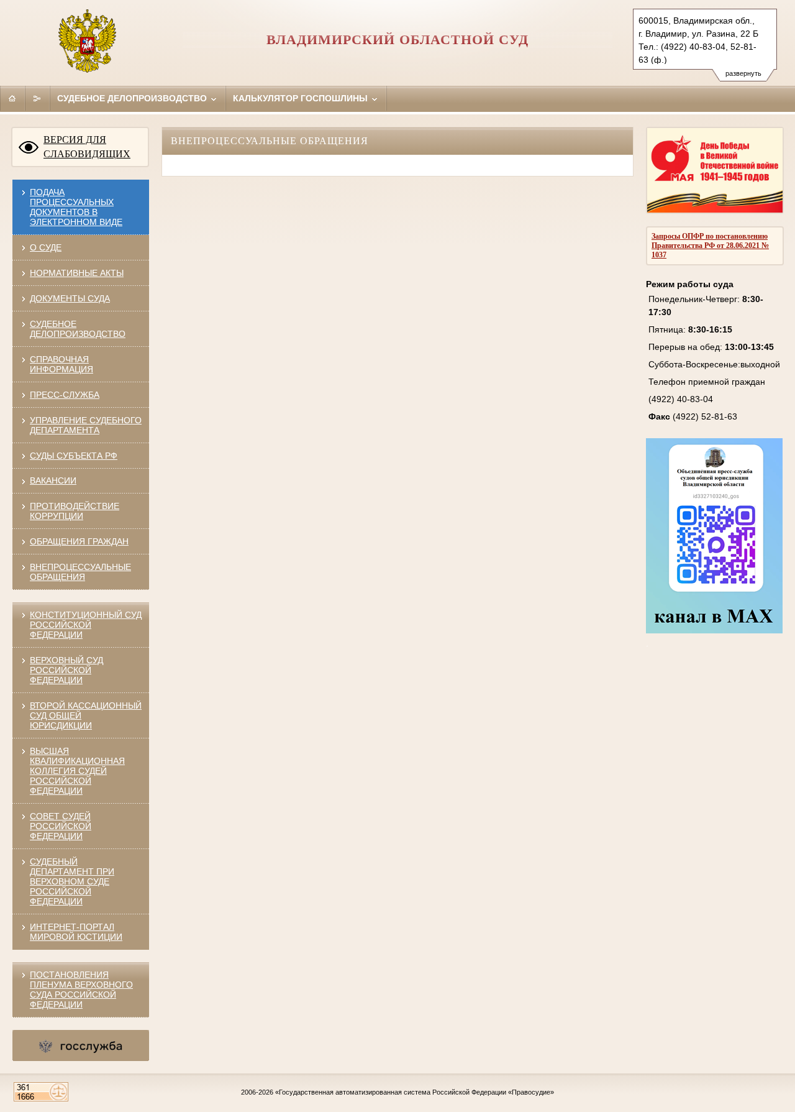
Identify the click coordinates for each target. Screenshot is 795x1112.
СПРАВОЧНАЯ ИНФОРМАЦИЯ (61, 364)
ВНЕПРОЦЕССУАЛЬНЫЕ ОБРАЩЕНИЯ (80, 572)
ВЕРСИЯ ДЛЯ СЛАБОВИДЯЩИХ (86, 146)
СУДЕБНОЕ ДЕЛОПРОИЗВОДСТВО (77, 329)
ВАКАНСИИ (53, 480)
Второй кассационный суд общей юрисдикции (86, 715)
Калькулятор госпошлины (301, 98)
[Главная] (12, 98)
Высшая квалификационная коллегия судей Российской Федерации (77, 771)
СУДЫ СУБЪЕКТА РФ (73, 456)
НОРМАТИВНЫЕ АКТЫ (77, 273)
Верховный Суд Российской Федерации (66, 670)
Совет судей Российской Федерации (60, 826)
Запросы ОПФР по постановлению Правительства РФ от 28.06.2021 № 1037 (710, 245)
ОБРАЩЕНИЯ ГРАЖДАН (79, 541)
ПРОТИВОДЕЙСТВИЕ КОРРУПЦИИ (74, 511)
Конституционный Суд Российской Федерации (86, 625)
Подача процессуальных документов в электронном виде (76, 207)
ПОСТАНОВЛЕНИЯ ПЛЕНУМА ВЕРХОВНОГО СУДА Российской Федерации (81, 989)
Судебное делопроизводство (133, 98)
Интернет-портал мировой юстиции (76, 932)
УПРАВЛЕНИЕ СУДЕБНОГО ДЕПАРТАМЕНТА (86, 425)
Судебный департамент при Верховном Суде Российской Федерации (72, 881)
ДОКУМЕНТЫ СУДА (70, 298)
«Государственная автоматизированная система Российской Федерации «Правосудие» (414, 1092)
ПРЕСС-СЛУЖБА (64, 395)
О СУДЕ (45, 247)
